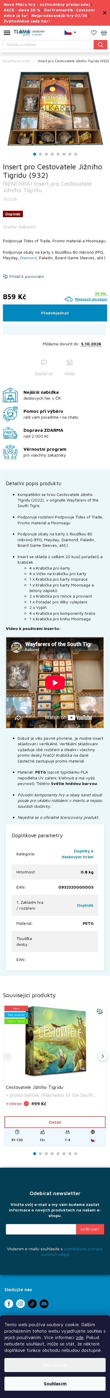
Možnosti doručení (91, 299)
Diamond (28, 257)
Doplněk (85, 905)
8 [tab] (76, 154)
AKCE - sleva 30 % (22, 9)
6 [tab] (64, 154)
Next (102, 1056)
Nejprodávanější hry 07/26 (59, 15)
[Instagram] (20, 1303)
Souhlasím (55, 1383)
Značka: (19, 226)
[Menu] (7, 34)
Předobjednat (55, 312)
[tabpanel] (55, 108)
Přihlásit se (90, 1229)
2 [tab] (40, 154)
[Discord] (44, 1303)
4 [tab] (52, 154)
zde (80, 1337)
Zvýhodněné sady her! (27, 20)
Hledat (100, 44)
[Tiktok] (32, 1303)
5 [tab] (58, 154)
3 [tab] (46, 154)
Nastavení (55, 1365)
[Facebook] (8, 1303)
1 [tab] (34, 154)
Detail (55, 1122)
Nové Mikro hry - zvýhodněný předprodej (47, 4)
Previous (7, 1056)
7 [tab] (70, 154)
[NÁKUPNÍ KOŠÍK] (104, 33)
